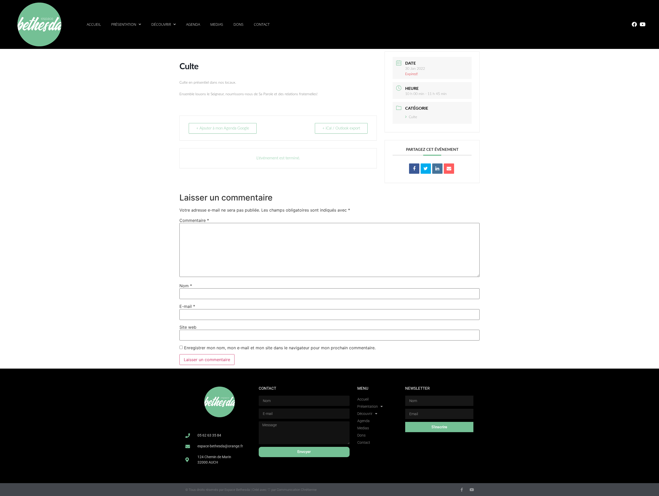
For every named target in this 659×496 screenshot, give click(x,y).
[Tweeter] (426, 168)
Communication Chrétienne (297, 490)
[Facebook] (634, 24)
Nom (185, 286)
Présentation (123, 24)
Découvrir (161, 24)
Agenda (193, 24)
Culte (413, 117)
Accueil (94, 24)
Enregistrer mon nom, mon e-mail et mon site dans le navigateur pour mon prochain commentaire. (280, 348)
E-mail (187, 306)
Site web (187, 327)
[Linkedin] (437, 168)
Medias (216, 24)
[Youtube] (642, 24)
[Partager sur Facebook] (414, 168)
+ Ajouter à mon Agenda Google (222, 128)
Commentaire (194, 220)
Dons (238, 24)
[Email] (449, 168)
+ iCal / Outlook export (341, 128)
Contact (262, 24)
